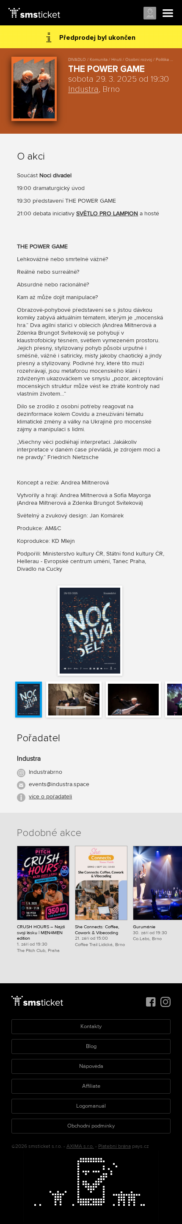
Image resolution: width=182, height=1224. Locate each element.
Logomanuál (91, 1106)
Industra (83, 89)
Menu (168, 13)
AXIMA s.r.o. (80, 1146)
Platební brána (114, 1146)
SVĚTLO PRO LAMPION (107, 213)
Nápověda (91, 1066)
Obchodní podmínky (91, 1125)
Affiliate (91, 1086)
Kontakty (91, 1026)
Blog (91, 1046)
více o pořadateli (50, 796)
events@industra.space (59, 784)
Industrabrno (45, 772)
